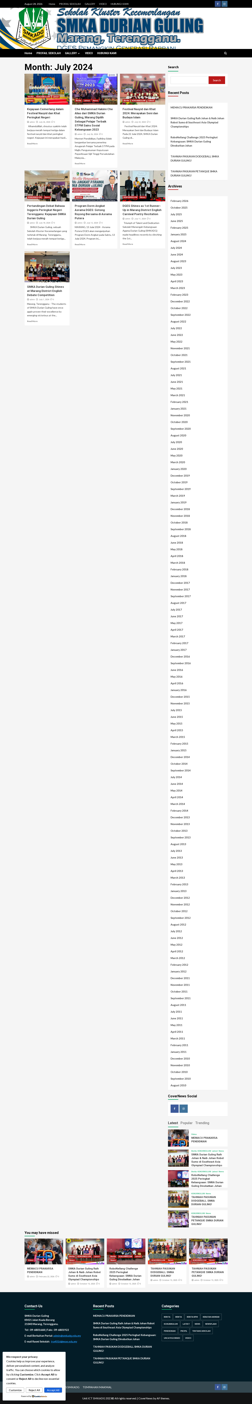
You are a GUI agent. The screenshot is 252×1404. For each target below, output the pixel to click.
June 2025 (177, 220)
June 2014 (177, 783)
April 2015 (177, 730)
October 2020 (179, 422)
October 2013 (179, 830)
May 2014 (176, 790)
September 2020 (181, 428)
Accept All (53, 1390)
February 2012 (179, 964)
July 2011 (176, 1011)
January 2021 (179, 408)
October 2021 (179, 354)
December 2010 (180, 1058)
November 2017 (180, 589)
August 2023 (178, 261)
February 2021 (179, 401)
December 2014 (180, 757)
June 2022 (177, 334)
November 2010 (180, 1065)
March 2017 (178, 636)
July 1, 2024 (44, 299)
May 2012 (176, 944)
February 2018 (179, 569)
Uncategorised (172, 1338)
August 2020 (178, 435)
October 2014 (179, 763)
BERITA (79, 197)
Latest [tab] (173, 1123)
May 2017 (176, 623)
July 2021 (176, 375)
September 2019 (181, 489)
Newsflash (211, 1324)
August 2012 (178, 924)
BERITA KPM (192, 1317)
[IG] (224, 4)
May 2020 (176, 455)
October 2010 (179, 1071)
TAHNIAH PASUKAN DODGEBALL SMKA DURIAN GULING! (195, 158)
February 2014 (179, 810)
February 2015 (179, 743)
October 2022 (179, 308)
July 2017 (176, 609)
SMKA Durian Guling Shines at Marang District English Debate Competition (45, 291)
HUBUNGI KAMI (120, 3)
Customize (15, 1390)
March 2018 (178, 562)
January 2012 (179, 971)
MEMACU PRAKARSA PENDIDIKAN (191, 107)
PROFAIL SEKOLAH (70, 3)
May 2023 (176, 274)
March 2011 (178, 1038)
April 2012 (177, 951)
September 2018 (181, 529)
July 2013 (176, 850)
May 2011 (176, 1025)
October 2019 (179, 482)
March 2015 (178, 736)
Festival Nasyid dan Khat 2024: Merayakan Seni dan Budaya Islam (140, 113)
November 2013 (180, 824)
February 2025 (179, 227)
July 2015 (176, 710)
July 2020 (176, 442)
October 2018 (179, 522)
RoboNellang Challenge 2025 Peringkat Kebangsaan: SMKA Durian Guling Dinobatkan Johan (194, 141)
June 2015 (177, 716)
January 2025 (179, 234)
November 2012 (180, 904)
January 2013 (179, 891)
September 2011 (181, 998)
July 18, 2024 (44, 223)
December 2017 (180, 582)
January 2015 (179, 750)
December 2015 (180, 696)
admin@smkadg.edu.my (67, 1335)
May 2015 (176, 723)
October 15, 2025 (87, 1284)
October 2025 (179, 207)
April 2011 (177, 1031)
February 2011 (179, 1045)
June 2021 (177, 381)
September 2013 (181, 837)
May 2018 (176, 549)
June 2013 (177, 857)
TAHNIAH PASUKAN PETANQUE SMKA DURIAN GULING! (194, 173)
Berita (30, 97)
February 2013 (179, 884)
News (30, 100)
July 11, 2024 (140, 219)
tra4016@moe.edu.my (64, 1341)
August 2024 (178, 241)
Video (194, 1134)
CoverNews (146, 1398)
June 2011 (177, 1018)
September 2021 (181, 361)
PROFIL (184, 1331)
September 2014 (181, 770)
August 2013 (178, 844)
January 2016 (179, 690)
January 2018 (179, 576)
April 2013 (177, 870)
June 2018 (177, 542)
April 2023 (177, 281)
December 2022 (180, 301)
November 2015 (180, 703)
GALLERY (90, 3)
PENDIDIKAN (170, 1331)
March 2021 (178, 395)
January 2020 (179, 468)
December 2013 (180, 817)
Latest (56, 97)
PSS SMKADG (70, 1387)
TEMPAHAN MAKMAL (97, 1387)
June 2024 (177, 254)
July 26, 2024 (44, 122)
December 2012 (180, 897)
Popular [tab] (187, 1123)
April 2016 (177, 683)
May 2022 (176, 341)
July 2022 (176, 328)
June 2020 (177, 448)
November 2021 (180, 348)
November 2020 (180, 415)
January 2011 (179, 1051)
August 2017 (178, 602)
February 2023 (179, 294)
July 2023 (176, 267)
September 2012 (181, 917)
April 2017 (177, 629)
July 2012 (176, 931)
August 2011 (178, 1004)
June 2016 (177, 669)
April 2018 (177, 556)
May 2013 (176, 864)
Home (52, 3)
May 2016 (176, 676)
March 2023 (178, 287)
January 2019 (179, 502)
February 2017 (179, 643)
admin (32, 122)
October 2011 (179, 991)
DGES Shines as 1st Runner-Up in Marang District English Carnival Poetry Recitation (142, 210)
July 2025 (176, 214)
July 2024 (176, 247)
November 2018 (180, 515)
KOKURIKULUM (43, 97)
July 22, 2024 (140, 122)
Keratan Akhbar (211, 1317)
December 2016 (180, 656)
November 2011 (180, 984)
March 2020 (178, 462)
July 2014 (176, 777)
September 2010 (181, 1078)
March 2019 (178, 495)
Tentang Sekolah (201, 1331)
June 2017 (177, 616)
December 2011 (180, 978)
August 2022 (178, 321)
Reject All (34, 1390)
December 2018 (180, 509)
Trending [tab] (202, 1123)
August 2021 (178, 368)
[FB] (218, 4)
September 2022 (181, 314)
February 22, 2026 (46, 1276)
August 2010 (178, 1085)
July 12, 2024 (92, 223)
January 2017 (179, 649)
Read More (32, 143)
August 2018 (178, 535)
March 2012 (178, 958)
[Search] (225, 53)
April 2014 (177, 797)
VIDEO (103, 3)
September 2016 (181, 663)
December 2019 (180, 475)
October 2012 (179, 911)
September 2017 (181, 596)
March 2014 (178, 803)
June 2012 (177, 937)
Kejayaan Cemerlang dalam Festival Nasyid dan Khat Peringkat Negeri (45, 113)
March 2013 (178, 877)
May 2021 (176, 388)
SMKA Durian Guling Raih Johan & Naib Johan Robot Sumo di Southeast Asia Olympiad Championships (197, 122)
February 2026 (179, 200)
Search (173, 67)
